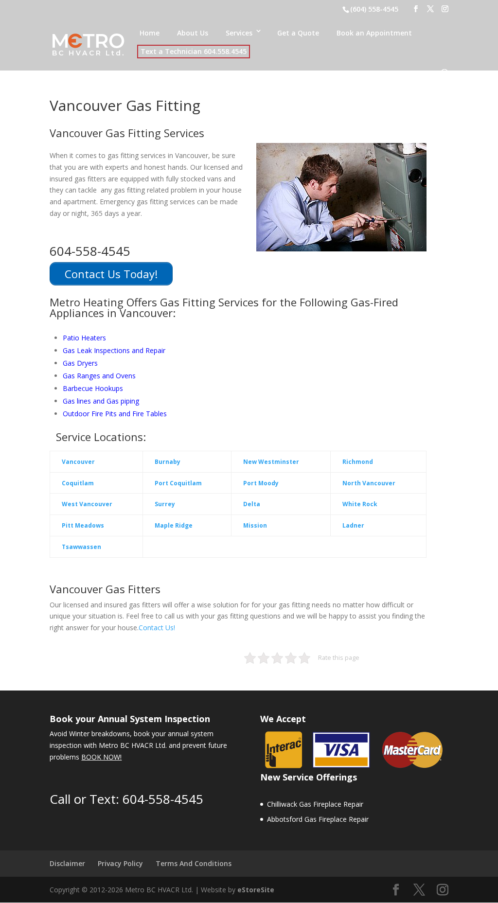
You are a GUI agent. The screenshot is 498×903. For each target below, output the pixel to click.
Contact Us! (157, 627)
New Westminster (271, 462)
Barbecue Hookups (93, 388)
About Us (192, 32)
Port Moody (261, 483)
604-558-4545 (163, 799)
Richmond (357, 462)
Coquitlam (78, 483)
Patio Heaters (84, 337)
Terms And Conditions (193, 863)
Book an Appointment (374, 32)
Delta (251, 504)
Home (150, 32)
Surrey (165, 504)
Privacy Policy (120, 863)
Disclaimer (67, 863)
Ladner (353, 525)
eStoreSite (255, 889)
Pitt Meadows (83, 525)
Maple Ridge (174, 525)
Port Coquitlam (178, 483)
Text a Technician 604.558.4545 (194, 51)
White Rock (359, 504)
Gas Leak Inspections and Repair (114, 350)
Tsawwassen (81, 547)
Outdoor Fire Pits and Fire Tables (115, 413)
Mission (255, 525)
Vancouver (78, 462)
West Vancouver (87, 504)
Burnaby (167, 462)
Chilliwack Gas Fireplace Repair (315, 804)
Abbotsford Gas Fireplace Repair (318, 819)
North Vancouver (368, 483)
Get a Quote (298, 32)
